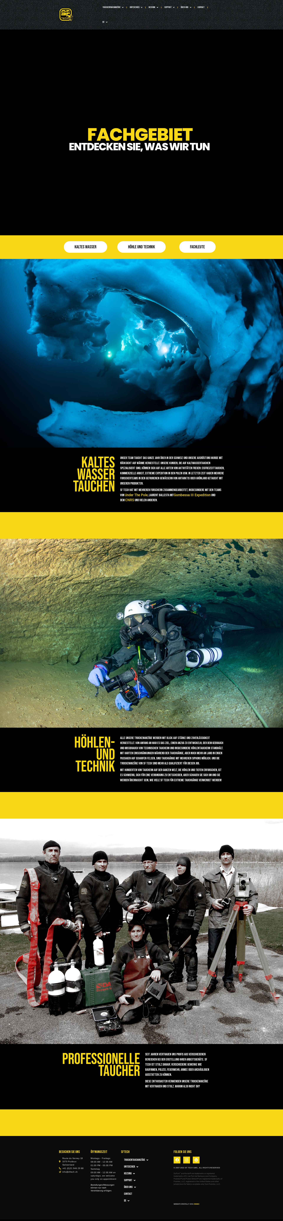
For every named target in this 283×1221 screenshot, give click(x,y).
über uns (184, 7)
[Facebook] (177, 1160)
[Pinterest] (196, 1160)
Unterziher (134, 7)
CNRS (129, 500)
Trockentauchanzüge (111, 7)
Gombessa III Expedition (192, 495)
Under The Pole (136, 495)
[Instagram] (186, 1160)
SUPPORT (168, 7)
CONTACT (201, 7)
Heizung (152, 7)
